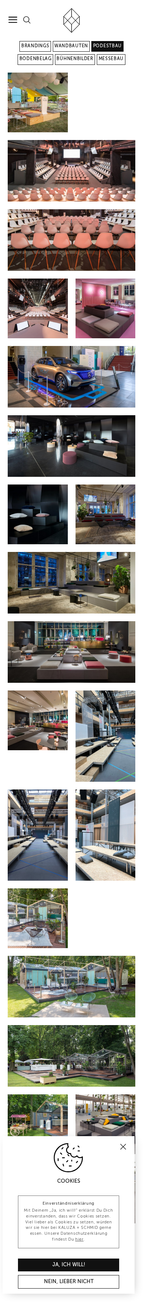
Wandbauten (71, 46)
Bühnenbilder (74, 59)
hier (79, 1239)
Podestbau (107, 46)
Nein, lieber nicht (69, 1281)
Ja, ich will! (68, 1264)
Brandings (35, 46)
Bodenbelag (35, 59)
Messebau (111, 59)
